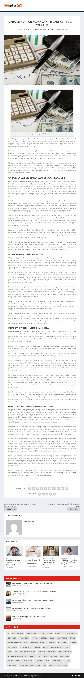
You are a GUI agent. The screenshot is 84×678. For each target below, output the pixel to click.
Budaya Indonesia (69, 633)
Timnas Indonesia (26, 665)
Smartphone (57, 661)
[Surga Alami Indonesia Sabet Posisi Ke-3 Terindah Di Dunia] (8, 601)
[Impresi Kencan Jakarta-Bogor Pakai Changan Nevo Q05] (8, 584)
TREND (23, 610)
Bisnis (57, 633)
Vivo (44, 665)
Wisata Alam (62, 665)
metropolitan (31, 29)
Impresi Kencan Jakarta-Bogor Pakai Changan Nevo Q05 (32, 583)
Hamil (34, 638)
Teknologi (11, 665)
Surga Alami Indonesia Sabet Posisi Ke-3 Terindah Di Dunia (33, 600)
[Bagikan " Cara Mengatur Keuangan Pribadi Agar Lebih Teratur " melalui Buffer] (54, 488)
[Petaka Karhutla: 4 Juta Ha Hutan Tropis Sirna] (8, 618)
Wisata (51, 665)
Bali (42, 633)
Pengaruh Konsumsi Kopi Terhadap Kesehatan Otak (32, 562)
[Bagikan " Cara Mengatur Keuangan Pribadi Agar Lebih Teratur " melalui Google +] (38, 488)
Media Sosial (12, 647)
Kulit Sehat (62, 642)
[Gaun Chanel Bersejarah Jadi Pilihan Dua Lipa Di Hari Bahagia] (51, 551)
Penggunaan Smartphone (25, 652)
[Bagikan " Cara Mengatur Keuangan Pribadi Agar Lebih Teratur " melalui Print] (66, 488)
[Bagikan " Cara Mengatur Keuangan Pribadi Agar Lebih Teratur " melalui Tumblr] (42, 488)
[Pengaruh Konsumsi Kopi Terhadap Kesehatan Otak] (33, 551)
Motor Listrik (56, 647)
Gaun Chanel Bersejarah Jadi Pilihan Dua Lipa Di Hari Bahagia (50, 561)
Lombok (73, 642)
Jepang (72, 638)
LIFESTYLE (50, 29)
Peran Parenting (64, 652)
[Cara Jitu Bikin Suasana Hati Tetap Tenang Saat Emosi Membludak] (14, 551)
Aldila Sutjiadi (17, 633)
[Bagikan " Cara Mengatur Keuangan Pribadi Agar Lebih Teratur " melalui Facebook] (29, 488)
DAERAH (23, 602)
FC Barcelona (24, 638)
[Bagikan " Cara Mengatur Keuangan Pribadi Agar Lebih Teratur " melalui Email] (62, 488)
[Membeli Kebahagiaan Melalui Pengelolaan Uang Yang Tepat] (69, 550)
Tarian (67, 661)
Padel (9, 652)
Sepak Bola (27, 661)
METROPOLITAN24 (22, 676)
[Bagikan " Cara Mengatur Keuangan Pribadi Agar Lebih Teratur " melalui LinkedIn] (50, 488)
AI (8, 633)
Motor (45, 647)
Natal (67, 647)
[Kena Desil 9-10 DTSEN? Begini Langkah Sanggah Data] (8, 609)
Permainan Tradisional (16, 656)
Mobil (37, 647)
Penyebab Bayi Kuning (46, 652)
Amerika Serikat (32, 633)
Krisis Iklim (51, 642)
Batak (49, 633)
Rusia (18, 661)
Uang (38, 665)
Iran (52, 638)
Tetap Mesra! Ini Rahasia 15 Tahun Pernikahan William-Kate (34, 592)
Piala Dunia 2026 (50, 656)
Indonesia (43, 638)
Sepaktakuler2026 (42, 661)
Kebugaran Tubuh (37, 642)
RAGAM (23, 619)
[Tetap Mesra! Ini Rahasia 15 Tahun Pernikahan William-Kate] (8, 593)
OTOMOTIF (24, 585)
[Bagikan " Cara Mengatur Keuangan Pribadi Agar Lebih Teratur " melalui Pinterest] (46, 488)
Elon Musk (11, 638)
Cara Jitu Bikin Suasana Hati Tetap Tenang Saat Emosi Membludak (14, 561)
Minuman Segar (26, 647)
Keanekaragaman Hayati (17, 642)
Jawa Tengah (62, 638)
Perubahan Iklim (35, 656)
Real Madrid (64, 656)
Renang (10, 661)
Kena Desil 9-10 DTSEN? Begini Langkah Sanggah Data (31, 608)
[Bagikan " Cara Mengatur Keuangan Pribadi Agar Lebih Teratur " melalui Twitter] (33, 488)
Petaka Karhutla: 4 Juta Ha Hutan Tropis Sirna (29, 617)
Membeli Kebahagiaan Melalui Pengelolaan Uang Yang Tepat (69, 561)
